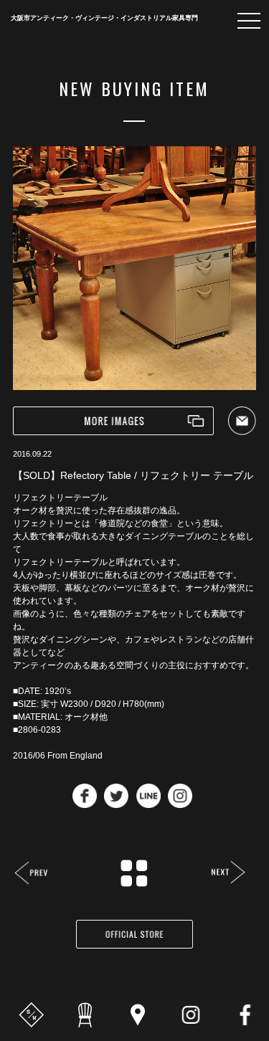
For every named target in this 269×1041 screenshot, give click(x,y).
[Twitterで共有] (116, 804)
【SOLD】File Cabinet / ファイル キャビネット (32, 874)
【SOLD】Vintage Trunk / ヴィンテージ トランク (228, 874)
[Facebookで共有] (84, 804)
